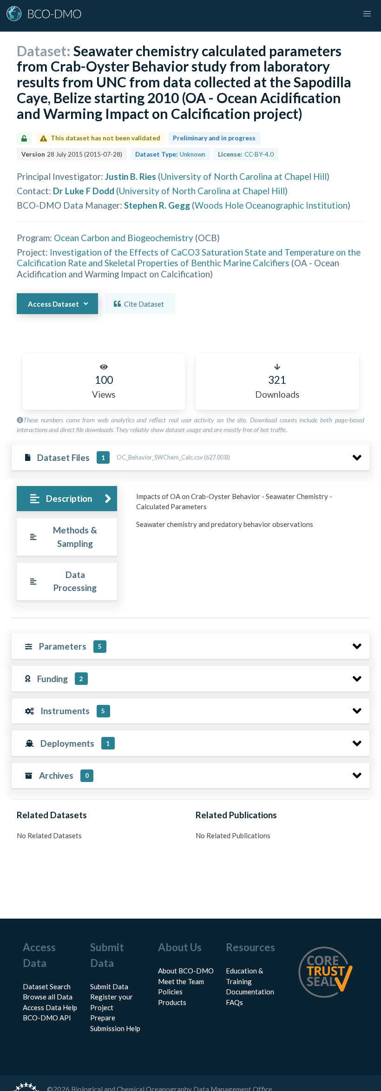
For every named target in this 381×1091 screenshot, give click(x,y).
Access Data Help (50, 1007)
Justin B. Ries (130, 176)
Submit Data (109, 986)
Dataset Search (47, 986)
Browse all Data (47, 996)
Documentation (250, 991)
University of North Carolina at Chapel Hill (244, 176)
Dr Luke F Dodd (83, 190)
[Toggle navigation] (367, 14)
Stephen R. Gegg (157, 205)
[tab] (67, 499)
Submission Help (115, 1028)
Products (172, 1002)
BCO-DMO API (47, 1017)
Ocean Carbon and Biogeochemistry (123, 237)
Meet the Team (181, 981)
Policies (170, 991)
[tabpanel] (250, 514)
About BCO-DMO (186, 970)
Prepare (102, 1017)
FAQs (234, 1002)
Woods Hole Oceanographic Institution (271, 205)
